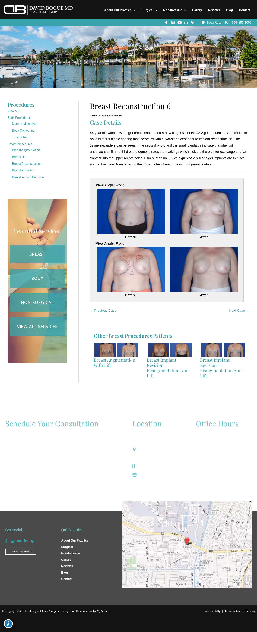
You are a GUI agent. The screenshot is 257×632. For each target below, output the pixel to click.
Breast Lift (18, 156)
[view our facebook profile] (166, 22)
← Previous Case (103, 310)
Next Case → (239, 310)
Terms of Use (233, 611)
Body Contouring (23, 130)
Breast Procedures (20, 144)
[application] (133, 10)
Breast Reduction (23, 170)
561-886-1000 (149, 466)
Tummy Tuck (20, 137)
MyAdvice (102, 611)
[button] (20, 551)
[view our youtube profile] (179, 22)
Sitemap (250, 611)
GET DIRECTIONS (21, 551)
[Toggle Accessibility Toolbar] (8, 623)
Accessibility (213, 611)
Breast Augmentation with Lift (114, 362)
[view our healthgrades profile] (192, 22)
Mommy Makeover (24, 123)
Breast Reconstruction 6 (130, 106)
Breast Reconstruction (27, 163)
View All (13, 110)
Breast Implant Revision (28, 177)
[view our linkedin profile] (186, 22)
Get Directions (150, 475)
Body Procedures (19, 117)
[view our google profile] (173, 22)
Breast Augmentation (26, 150)
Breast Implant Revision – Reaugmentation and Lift (168, 368)
